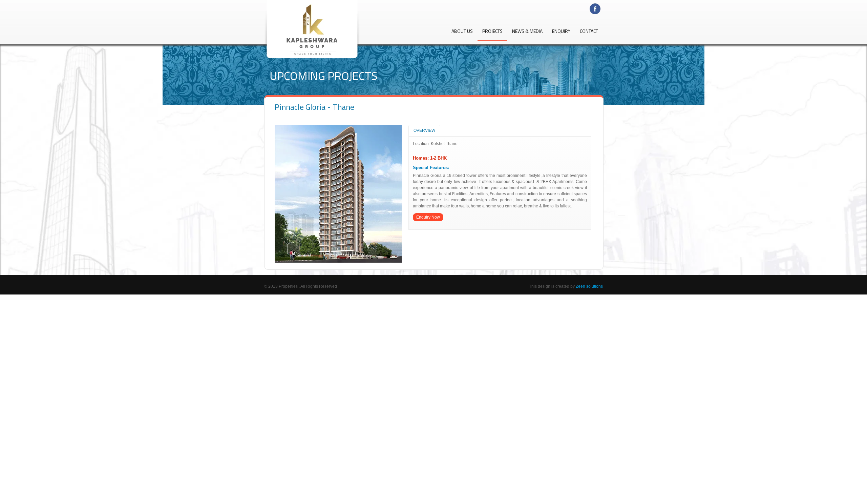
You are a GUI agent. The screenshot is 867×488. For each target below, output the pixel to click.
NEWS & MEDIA (527, 31)
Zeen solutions (589, 286)
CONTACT (589, 31)
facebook (596, 9)
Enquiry (561, 31)
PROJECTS (492, 31)
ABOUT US (462, 31)
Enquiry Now (428, 217)
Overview (424, 130)
